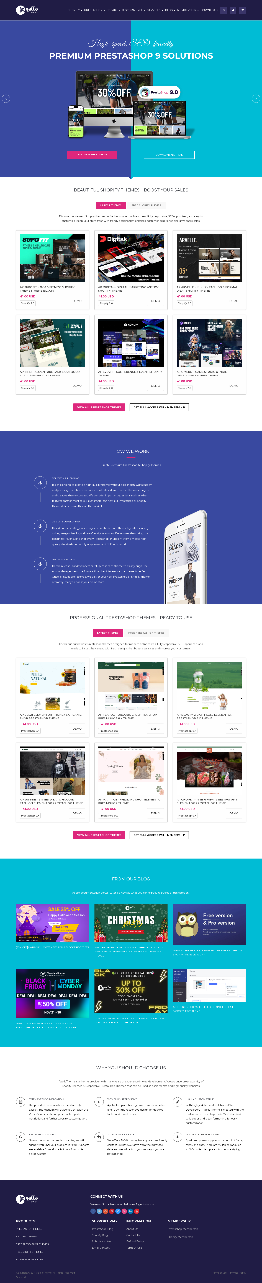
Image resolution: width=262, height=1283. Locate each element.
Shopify (74, 10)
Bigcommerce (132, 10)
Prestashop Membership (183, 1229)
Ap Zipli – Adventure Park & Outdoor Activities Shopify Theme (50, 373)
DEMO (77, 301)
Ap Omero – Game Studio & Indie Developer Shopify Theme (202, 373)
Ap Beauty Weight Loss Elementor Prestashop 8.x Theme (204, 716)
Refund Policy (135, 1241)
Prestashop (93, 10)
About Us (132, 1229)
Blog (169, 10)
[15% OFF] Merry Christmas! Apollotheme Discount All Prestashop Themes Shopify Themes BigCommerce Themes (130, 951)
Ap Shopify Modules (29, 1259)
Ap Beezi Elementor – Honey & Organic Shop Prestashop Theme (51, 716)
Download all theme (169, 155)
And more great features (203, 1134)
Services (154, 10)
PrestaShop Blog (102, 1229)
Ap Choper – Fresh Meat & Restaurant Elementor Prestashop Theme (207, 801)
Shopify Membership (181, 1237)
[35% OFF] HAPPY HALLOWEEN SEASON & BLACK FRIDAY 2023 (52, 947)
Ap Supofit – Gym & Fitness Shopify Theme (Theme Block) (47, 288)
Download (209, 10)
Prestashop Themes (29, 1228)
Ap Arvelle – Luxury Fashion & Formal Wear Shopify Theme (207, 288)
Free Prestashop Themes (32, 1244)
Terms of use (219, 1272)
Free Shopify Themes (29, 1251)
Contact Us (133, 1235)
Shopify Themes (26, 1236)
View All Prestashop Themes (99, 407)
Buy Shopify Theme (92, 154)
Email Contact (101, 1247)
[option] (131, 98)
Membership (186, 10)
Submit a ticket (101, 1241)
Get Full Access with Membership (159, 407)
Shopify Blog (100, 1235)
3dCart (112, 10)
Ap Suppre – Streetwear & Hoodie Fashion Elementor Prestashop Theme (51, 801)
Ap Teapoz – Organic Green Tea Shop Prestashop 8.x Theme (127, 716)
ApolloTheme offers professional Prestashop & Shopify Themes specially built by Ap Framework (29, 10)
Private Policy (238, 1272)
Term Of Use (134, 1247)
